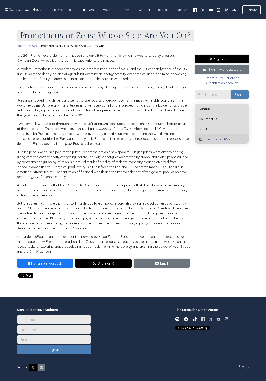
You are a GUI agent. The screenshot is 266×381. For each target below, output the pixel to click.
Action (108, 10)
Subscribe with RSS (216, 139)
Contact (144, 10)
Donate (251, 10)
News (126, 10)
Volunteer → (208, 119)
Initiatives (87, 10)
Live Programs (61, 10)
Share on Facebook (47, 263)
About (37, 10)
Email (164, 263)
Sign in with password (224, 69)
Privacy (243, 366)
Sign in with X (224, 59)
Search (182, 10)
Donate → (206, 109)
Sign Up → (206, 129)
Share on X (106, 263)
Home (21, 46)
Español (162, 10)
